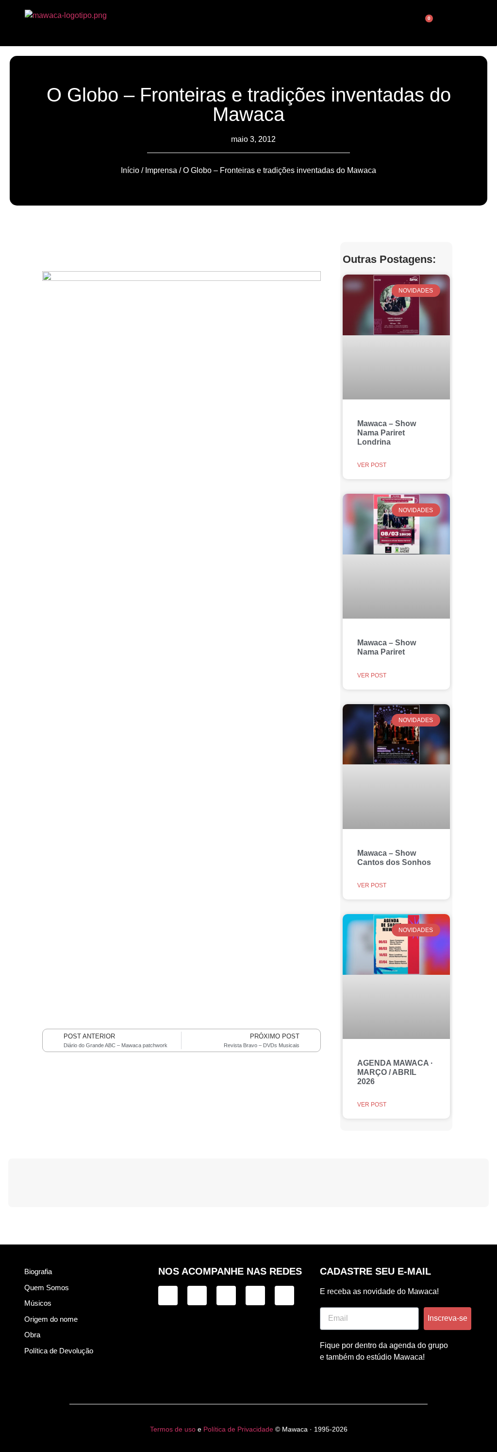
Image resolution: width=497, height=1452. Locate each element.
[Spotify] (255, 1295)
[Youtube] (284, 1295)
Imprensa (161, 170)
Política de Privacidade (238, 1429)
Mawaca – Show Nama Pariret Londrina (386, 432)
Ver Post (371, 465)
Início (130, 170)
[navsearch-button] (379, 23)
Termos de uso (173, 1429)
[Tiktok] (197, 1295)
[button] (241, 23)
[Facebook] (226, 1295)
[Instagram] (168, 1295)
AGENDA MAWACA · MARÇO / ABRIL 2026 (395, 1072)
